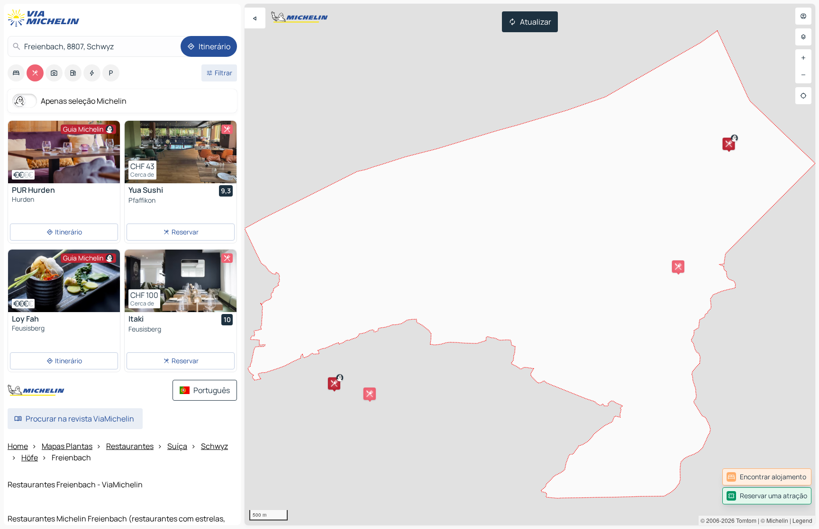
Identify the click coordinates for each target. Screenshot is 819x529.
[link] (766, 476)
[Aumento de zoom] (803, 57)
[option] (16, 72)
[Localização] (803, 95)
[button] (728, 144)
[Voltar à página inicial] (45, 18)
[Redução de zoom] (803, 74)
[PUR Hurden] (64, 152)
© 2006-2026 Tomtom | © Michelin (744, 520)
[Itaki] (181, 281)
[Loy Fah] (64, 281)
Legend (802, 520)
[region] (530, 264)
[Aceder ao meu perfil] (803, 16)
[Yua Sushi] (181, 152)
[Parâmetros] (803, 36)
